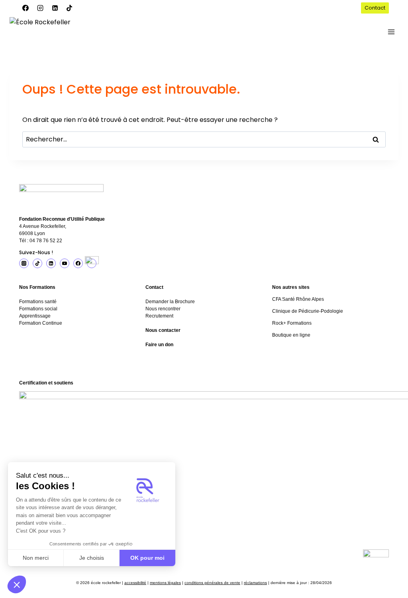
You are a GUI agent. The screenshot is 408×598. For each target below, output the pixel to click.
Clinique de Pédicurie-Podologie (307, 311)
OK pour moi (147, 558)
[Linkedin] (55, 8)
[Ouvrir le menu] (391, 31)
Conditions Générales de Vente (212, 582)
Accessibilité (135, 582)
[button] (16, 584)
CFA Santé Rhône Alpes (298, 299)
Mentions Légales (165, 582)
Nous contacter (162, 330)
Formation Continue (40, 323)
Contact (375, 7)
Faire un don (159, 344)
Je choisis (91, 558)
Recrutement (159, 316)
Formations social (38, 309)
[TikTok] (69, 8)
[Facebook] (25, 8)
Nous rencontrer (162, 309)
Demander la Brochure (170, 301)
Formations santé (38, 301)
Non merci (36, 558)
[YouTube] (64, 263)
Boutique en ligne (291, 335)
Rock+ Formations (292, 323)
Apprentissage (35, 316)
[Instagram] (40, 8)
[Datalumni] (91, 263)
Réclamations (255, 582)
